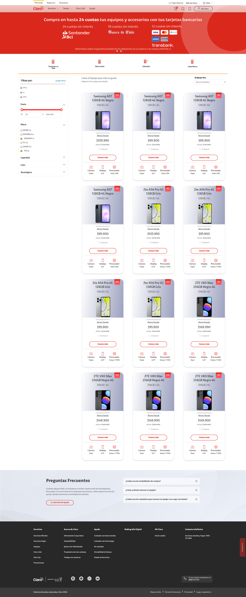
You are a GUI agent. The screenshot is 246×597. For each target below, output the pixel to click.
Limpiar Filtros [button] (60, 81)
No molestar (99, 547)
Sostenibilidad (69, 541)
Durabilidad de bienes (102, 552)
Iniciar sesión (160, 536)
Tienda (66, 9)
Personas (39, 3)
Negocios (51, 3)
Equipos (37, 547)
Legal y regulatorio (203, 592)
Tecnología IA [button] (26, 172)
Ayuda (92, 9)
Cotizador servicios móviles (105, 536)
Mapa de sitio (155, 592)
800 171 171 (194, 580)
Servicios (52, 9)
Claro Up (37, 558)
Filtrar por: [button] (26, 80)
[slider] (22, 109)
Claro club (38, 552)
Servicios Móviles (41, 536)
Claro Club (80, 9)
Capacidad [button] (25, 158)
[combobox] (211, 82)
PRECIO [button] (23, 104)
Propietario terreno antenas (75, 552)
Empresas (63, 3)
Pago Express (177, 3)
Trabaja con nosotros (72, 558)
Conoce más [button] (103, 158)
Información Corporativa (74, 536)
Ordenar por (200, 78)
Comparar (104, 149)
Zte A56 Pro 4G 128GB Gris (153, 191)
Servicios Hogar (40, 541)
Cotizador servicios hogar (104, 541)
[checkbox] (43, 130)
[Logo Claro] (38, 8)
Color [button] (23, 165)
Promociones (39, 563)
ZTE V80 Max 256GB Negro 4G (204, 285)
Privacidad (188, 592)
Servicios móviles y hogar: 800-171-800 (197, 537)
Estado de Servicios (101, 558)
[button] (175, 8)
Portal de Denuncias (173, 592)
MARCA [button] (23, 125)
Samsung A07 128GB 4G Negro (103, 98)
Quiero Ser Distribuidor (73, 547)
